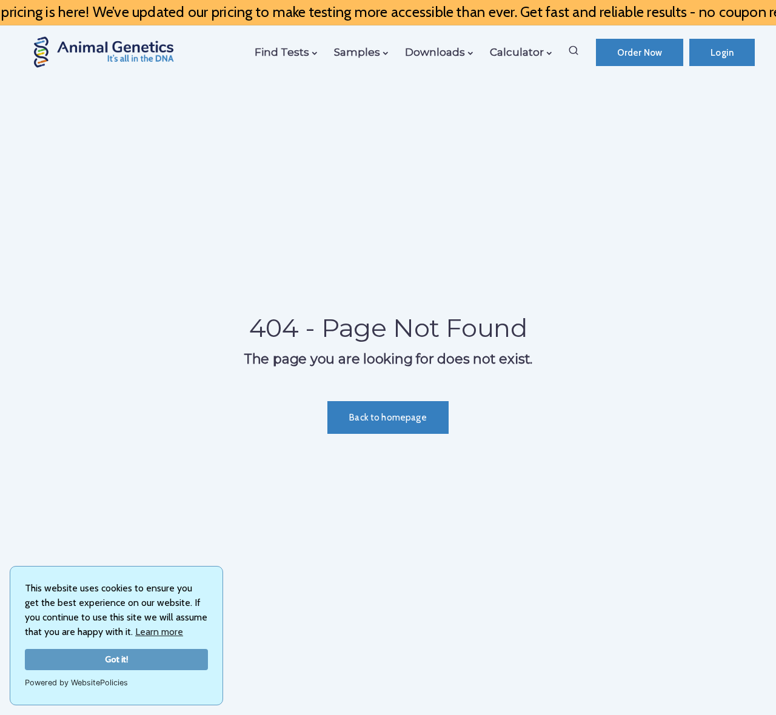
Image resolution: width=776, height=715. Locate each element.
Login (722, 52)
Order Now (639, 52)
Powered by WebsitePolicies (76, 682)
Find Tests (282, 52)
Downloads (435, 52)
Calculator (517, 52)
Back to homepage (387, 417)
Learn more (159, 631)
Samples (357, 52)
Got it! (117, 659)
